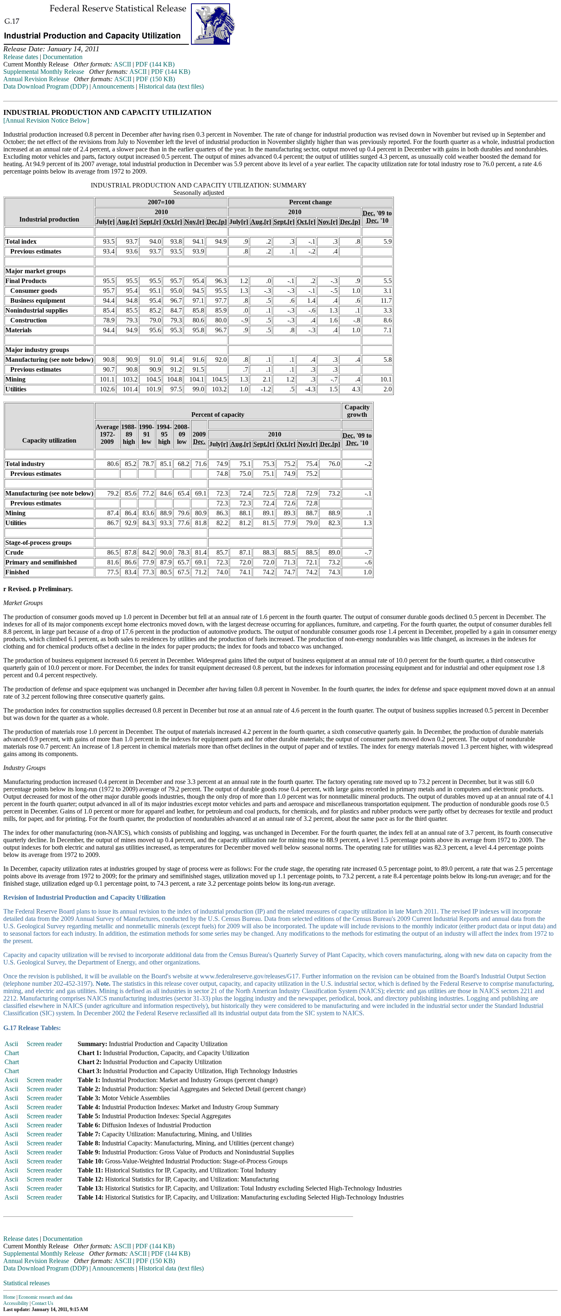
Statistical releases (26, 1282)
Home (9, 1297)
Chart (12, 1052)
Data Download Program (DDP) (45, 86)
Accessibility (15, 1303)
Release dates (20, 56)
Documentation (63, 56)
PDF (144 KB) (155, 64)
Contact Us (42, 1303)
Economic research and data (45, 1297)
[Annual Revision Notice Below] (46, 120)
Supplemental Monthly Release (43, 71)
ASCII (122, 64)
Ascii (11, 1043)
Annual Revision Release (36, 78)
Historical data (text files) (171, 86)
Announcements (113, 86)
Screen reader (44, 1043)
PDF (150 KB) (155, 78)
